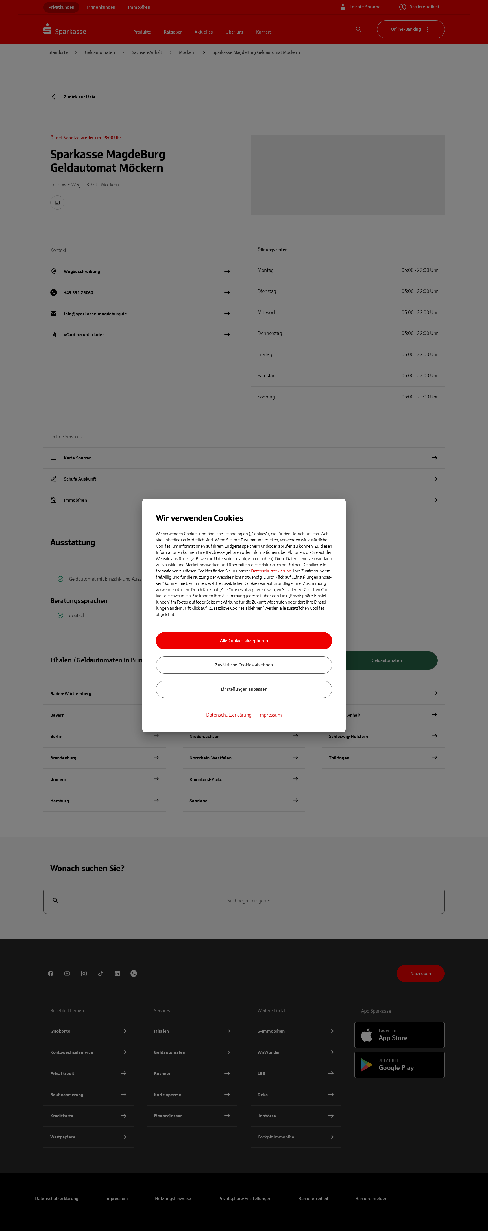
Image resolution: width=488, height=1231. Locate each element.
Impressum (270, 715)
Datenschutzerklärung (271, 571)
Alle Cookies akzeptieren (244, 640)
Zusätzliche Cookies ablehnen (244, 664)
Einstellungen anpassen (244, 689)
